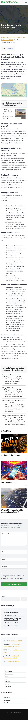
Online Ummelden (13, 661)
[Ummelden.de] (9, 1)
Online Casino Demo (8, 483)
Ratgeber (4, 452)
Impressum (7, 700)
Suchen (3, 596)
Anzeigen (10, 48)
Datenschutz (7, 697)
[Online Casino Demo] (14, 470)
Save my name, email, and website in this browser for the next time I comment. (13, 577)
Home (3, 37)
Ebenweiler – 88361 (16, 641)
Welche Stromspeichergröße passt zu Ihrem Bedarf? (12, 511)
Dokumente (8, 671)
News (3, 506)
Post (6, 679)
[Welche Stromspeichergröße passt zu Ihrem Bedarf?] (14, 498)
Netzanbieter (9, 674)
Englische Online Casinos (10, 455)
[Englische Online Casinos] (14, 443)
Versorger (8, 686)
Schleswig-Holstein (16, 37)
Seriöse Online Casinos (11, 626)
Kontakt (6, 702)
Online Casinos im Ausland (12, 623)
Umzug (7, 684)
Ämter (7, 37)
